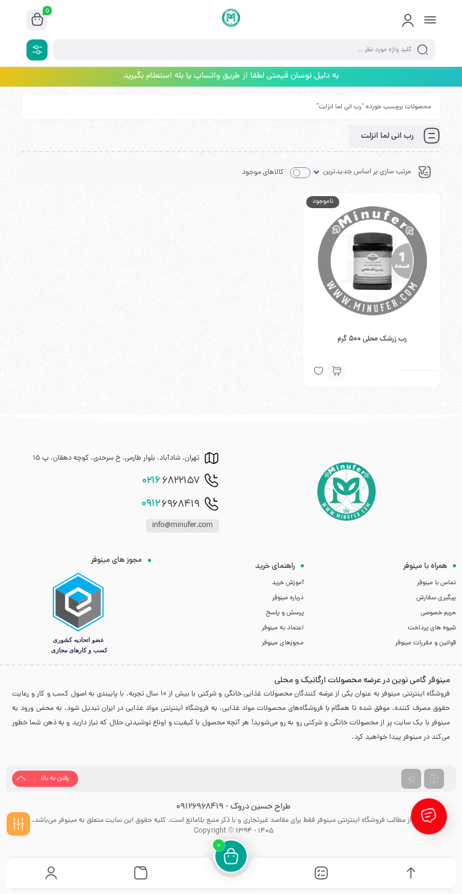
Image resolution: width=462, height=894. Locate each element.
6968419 (170, 504)
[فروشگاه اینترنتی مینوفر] (231, 19)
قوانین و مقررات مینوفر (425, 643)
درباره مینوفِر (288, 598)
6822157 (171, 481)
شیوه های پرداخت (432, 628)
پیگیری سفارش (436, 598)
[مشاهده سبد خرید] (37, 20)
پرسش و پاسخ (285, 613)
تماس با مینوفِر (436, 583)
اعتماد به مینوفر (283, 628)
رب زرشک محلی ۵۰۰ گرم (372, 339)
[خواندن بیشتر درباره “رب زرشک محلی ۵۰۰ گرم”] (336, 372)
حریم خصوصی (438, 613)
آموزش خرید (288, 583)
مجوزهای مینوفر (283, 643)
